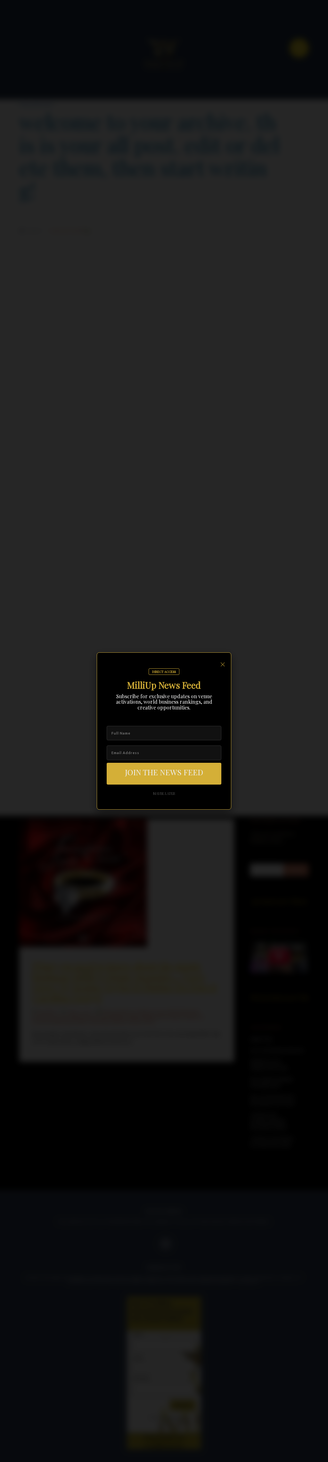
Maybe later (164, 793)
